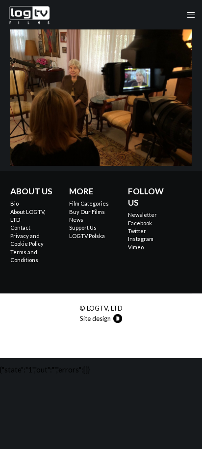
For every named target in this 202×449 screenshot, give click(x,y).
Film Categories (89, 203)
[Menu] (188, 14)
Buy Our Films (87, 212)
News (76, 219)
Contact (20, 227)
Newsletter (142, 214)
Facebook (140, 223)
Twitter (137, 231)
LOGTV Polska (87, 236)
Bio (14, 203)
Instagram (140, 239)
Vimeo (136, 247)
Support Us (83, 227)
